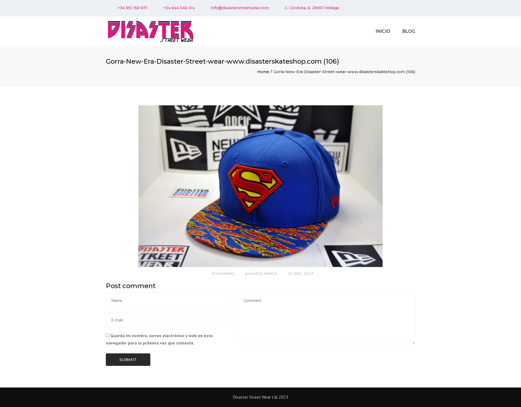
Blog (408, 31)
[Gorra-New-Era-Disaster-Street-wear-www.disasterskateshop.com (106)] (260, 185)
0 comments (223, 273)
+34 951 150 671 (132, 7)
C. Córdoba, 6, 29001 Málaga (312, 7)
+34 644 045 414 (179, 7)
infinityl (270, 273)
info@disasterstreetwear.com (240, 7)
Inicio (383, 31)
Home (263, 71)
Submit (128, 359)
